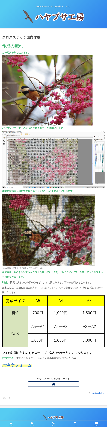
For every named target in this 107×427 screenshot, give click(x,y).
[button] (99, 367)
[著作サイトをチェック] (53, 384)
